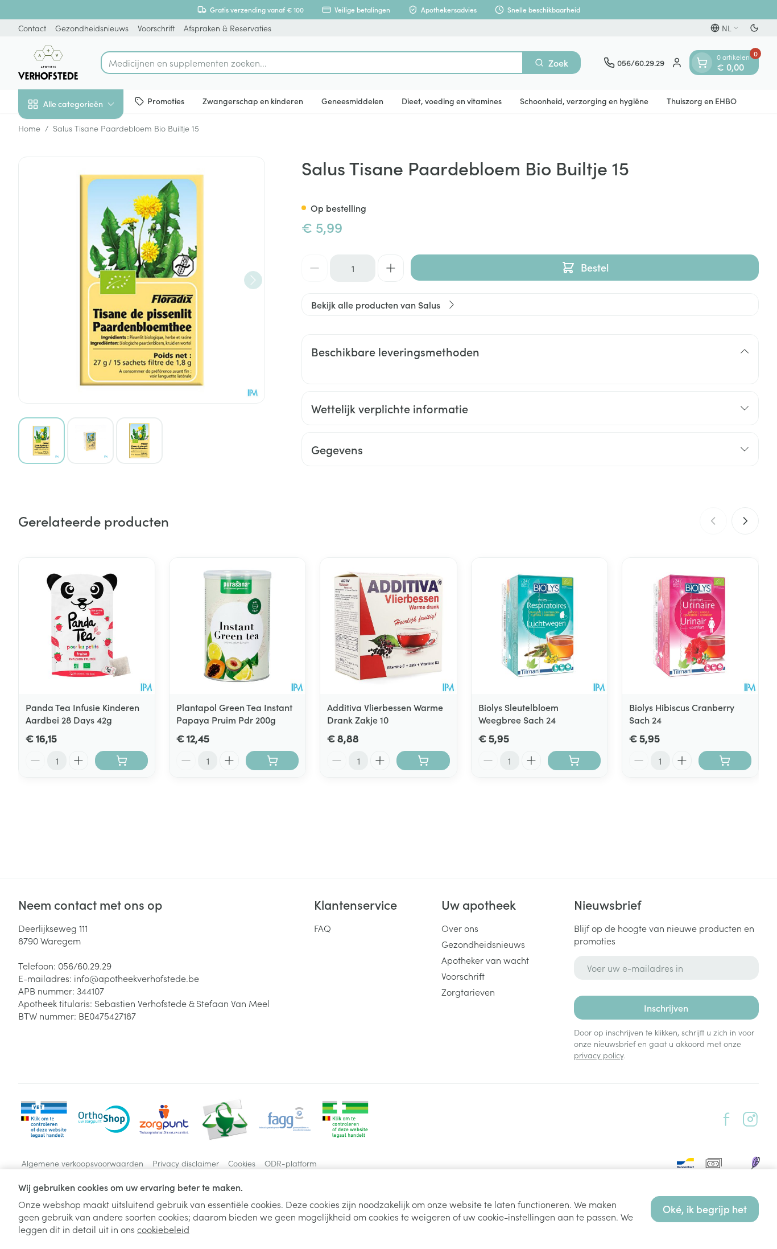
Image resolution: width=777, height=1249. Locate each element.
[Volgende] (253, 280)
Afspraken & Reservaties (227, 28)
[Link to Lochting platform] (755, 1163)
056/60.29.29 (84, 965)
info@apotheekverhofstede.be (136, 978)
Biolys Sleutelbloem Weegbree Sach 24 (518, 713)
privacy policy (598, 1055)
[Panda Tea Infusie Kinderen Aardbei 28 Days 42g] (87, 626)
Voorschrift (156, 28)
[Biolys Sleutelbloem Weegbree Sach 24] (539, 626)
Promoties (165, 100)
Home (29, 128)
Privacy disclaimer (185, 1163)
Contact (32, 28)
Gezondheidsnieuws (92, 28)
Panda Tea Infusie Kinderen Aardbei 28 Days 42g (82, 713)
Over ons (459, 928)
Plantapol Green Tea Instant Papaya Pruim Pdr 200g (234, 713)
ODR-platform (290, 1163)
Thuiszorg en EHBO (702, 100)
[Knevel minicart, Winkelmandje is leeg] (702, 62)
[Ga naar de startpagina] (48, 63)
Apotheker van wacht (485, 960)
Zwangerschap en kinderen (252, 100)
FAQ (322, 928)
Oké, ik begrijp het (705, 1209)
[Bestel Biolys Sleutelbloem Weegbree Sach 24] (574, 760)
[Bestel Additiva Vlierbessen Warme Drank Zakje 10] (422, 760)
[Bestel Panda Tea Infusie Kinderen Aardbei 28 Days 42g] (121, 760)
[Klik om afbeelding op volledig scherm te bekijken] (141, 280)
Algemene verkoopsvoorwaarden (82, 1163)
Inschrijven (666, 1007)
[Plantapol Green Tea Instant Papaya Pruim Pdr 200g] (237, 626)
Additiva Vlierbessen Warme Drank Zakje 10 (385, 713)
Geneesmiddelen (352, 100)
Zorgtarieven (468, 991)
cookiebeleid (163, 1229)
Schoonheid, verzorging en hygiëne (584, 100)
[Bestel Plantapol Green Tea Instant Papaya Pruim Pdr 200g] (272, 760)
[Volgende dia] (745, 521)
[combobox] (312, 62)
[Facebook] (726, 1119)
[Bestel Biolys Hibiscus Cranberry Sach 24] (725, 760)
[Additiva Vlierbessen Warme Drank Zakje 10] (388, 626)
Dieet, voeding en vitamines (452, 100)
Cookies (241, 1163)
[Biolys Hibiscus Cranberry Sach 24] (690, 626)
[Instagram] (750, 1119)
